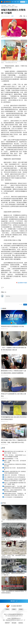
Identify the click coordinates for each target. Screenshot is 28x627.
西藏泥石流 (8, 1)
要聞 (13, 5)
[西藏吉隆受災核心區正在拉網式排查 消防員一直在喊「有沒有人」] (14, 530)
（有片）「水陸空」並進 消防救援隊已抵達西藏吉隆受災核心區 (13, 556)
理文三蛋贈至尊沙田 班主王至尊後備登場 (14, 477)
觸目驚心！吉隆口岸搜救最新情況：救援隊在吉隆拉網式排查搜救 (15, 490)
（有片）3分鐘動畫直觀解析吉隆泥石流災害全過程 (13, 520)
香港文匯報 (3, 5)
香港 (15, 1)
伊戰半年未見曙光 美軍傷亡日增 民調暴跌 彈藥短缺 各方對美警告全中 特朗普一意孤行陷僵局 (15, 480)
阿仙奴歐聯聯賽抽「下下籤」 (11, 458)
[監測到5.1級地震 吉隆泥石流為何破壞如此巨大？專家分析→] (14, 566)
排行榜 (3, 447)
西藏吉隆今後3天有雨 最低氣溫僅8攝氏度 (15, 468)
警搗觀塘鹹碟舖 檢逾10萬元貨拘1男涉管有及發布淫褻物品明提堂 (14, 418)
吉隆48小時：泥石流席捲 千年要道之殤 (14, 475)
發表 (25, 304)
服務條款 (20, 622)
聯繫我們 (7, 622)
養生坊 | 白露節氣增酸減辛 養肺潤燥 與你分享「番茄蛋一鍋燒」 (15, 483)
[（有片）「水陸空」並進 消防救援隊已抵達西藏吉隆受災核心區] (14, 548)
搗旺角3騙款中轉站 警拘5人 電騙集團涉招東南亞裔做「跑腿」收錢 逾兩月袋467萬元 (13, 441)
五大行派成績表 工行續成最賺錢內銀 (13, 497)
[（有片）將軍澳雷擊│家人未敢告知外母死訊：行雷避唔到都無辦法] (14, 583)
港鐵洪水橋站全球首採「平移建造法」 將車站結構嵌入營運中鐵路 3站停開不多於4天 (15, 494)
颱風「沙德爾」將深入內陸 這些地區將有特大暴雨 (15, 461)
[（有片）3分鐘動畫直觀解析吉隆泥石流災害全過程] (14, 512)
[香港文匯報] (2, 2)
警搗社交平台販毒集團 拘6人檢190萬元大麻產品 (13, 395)
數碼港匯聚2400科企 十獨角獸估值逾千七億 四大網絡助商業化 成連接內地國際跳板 (13, 372)
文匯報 (9, 5)
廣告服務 (14, 622)
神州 (18, 1)
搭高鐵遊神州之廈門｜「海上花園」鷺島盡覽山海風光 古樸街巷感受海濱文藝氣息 (15, 487)
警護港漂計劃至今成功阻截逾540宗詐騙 (12, 326)
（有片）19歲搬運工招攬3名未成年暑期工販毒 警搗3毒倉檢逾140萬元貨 (13, 349)
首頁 (13, 1)
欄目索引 (13, 601)
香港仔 (14, 609)
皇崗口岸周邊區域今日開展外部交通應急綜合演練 (15, 465)
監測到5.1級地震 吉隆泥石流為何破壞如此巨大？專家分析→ (13, 574)
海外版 (20, 609)
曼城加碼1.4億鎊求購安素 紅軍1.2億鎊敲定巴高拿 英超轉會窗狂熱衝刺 (15, 472)
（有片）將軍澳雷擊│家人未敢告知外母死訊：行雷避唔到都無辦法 (13, 592)
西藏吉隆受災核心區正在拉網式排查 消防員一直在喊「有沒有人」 (15, 452)
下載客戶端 (23, 1)
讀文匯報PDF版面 (22, 282)
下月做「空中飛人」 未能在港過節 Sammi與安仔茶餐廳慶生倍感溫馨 (15, 455)
